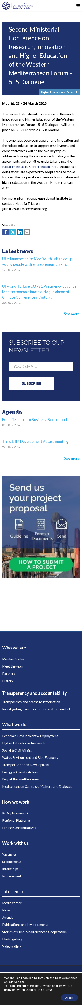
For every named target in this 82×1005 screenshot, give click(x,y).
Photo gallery (12, 939)
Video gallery (12, 946)
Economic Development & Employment (30, 736)
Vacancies (9, 854)
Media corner (12, 903)
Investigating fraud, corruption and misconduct (36, 709)
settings (47, 989)
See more (72, 313)
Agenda (7, 917)
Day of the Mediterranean (21, 779)
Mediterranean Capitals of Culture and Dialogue (37, 786)
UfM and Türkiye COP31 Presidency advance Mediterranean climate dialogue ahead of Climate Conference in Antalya (39, 291)
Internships (10, 869)
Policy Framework (15, 813)
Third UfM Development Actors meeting (35, 441)
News (6, 910)
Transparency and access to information (31, 702)
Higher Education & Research (23, 743)
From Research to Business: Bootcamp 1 (35, 419)
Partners (8, 673)
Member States (13, 659)
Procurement (11, 876)
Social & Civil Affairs (17, 750)
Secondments (11, 862)
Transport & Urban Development (25, 765)
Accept (69, 997)
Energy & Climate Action (20, 772)
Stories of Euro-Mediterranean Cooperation (34, 932)
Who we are (14, 647)
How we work (15, 801)
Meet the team (12, 666)
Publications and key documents (25, 925)
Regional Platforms (16, 820)
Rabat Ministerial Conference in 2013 (30, 166)
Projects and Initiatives (19, 828)
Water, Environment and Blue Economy (30, 757)
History (7, 681)
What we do (14, 724)
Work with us (15, 843)
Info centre (13, 891)
